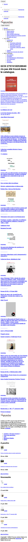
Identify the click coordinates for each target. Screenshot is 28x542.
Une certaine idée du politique (7, 487)
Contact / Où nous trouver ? (12, 433)
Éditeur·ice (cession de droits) (15, 52)
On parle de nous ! (12, 37)
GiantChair (19, 538)
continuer (7, 428)
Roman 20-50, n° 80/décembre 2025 (8, 500)
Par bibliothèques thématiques (15, 58)
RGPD (5, 439)
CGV (5, 436)
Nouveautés (10, 55)
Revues (9, 61)
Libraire (9, 50)
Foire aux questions (9, 435)
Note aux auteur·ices (15, 44)
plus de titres (4, 474)
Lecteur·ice (10, 40)
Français (3, 1)
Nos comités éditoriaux (13, 34)
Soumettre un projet (15, 46)
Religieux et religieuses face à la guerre (9, 466)
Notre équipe (10, 32)
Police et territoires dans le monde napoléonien (11, 453)
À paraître (9, 56)
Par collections (11, 59)
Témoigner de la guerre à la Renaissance (9, 527)
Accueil (6, 28)
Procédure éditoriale (15, 43)
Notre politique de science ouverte (16, 35)
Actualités (9, 62)
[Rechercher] (1, 7)
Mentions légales (9, 438)
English (6, 4)
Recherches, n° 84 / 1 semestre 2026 (9, 514)
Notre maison (10, 31)
